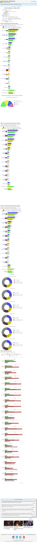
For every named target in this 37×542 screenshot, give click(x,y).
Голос (5, 52)
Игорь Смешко (4, 149)
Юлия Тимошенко (3, 144)
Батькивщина (4, 43)
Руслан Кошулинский (3, 157)
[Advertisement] (12, 115)
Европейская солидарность (4, 35)
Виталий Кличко (4, 179)
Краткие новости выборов (18, 499)
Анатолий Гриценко (3, 170)
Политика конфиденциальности (30, 534)
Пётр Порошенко (3, 135)
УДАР (5, 83)
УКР (31, 1)
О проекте (9, 534)
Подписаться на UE (15, 534)
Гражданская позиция (4, 74)
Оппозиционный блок (3, 79)
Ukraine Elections (9, 2)
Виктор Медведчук (3, 227)
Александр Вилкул (3, 175)
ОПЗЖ (5, 39)
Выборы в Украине (6, 2)
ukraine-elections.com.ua (29, 541)
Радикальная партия (4, 65)
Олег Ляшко (3, 253)
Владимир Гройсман (3, 153)
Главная (2, 6)
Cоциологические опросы (7, 6)
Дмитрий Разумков (3, 166)
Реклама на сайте (4, 534)
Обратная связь (21, 534)
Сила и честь (4, 48)
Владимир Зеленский (3, 131)
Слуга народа (4, 30)
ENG (35, 1)
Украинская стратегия (4, 61)
